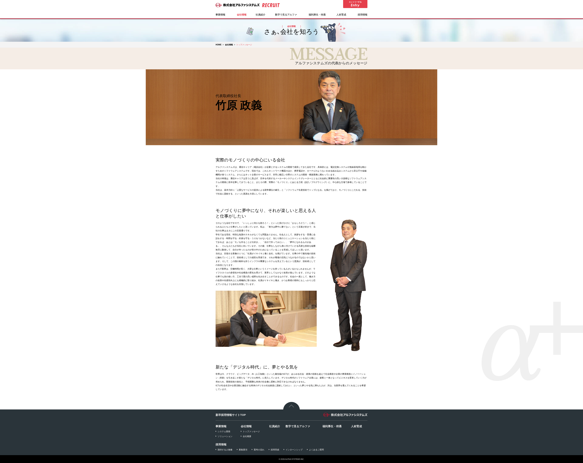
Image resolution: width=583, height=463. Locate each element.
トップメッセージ (251, 431)
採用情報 (362, 14)
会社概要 (247, 436)
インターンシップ (294, 449)
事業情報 (220, 14)
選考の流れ (259, 449)
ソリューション (225, 436)
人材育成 (341, 14)
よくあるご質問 (316, 449)
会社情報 (242, 14)
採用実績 (275, 449)
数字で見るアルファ (286, 14)
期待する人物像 (225, 449)
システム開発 (224, 431)
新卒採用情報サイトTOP (231, 414)
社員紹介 (260, 14)
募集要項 (243, 449)
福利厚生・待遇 (317, 14)
